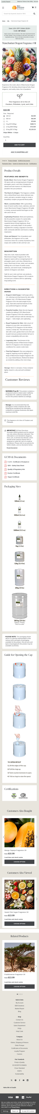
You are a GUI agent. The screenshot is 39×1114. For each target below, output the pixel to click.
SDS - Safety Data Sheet (16, 465)
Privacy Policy (16, 1107)
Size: (8, 113)
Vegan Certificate (13, 477)
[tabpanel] (19, 965)
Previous (2, 966)
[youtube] (23, 1080)
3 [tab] (20, 994)
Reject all (15, 1111)
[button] (34, 14)
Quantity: (6, 137)
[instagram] (16, 1080)
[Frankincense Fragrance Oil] (19, 957)
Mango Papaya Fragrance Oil (15, 850)
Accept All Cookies (28, 1111)
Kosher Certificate (14, 473)
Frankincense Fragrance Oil (14, 974)
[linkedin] (27, 1080)
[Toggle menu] (3, 7)
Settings (5, 1111)
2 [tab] (18, 994)
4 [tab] (21, 994)
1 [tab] (17, 994)
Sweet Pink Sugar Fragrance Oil (16, 912)
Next (36, 966)
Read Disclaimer (12, 448)
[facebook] (19, 1080)
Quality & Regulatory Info (16, 469)
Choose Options (19, 862)
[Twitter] (12, 1080)
